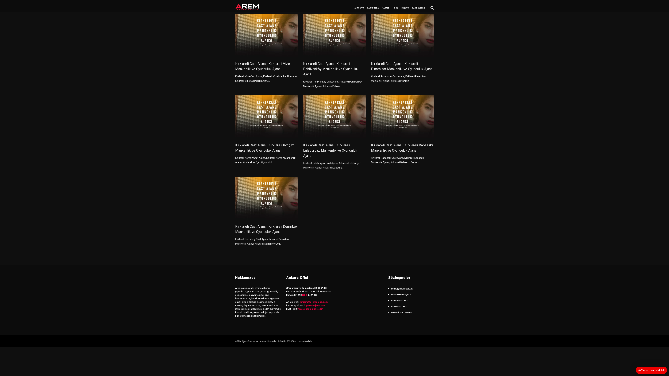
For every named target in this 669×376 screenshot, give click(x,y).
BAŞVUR (405, 8)
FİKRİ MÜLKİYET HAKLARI (401, 313)
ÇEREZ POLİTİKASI (399, 307)
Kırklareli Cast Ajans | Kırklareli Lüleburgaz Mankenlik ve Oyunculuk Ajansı (330, 150)
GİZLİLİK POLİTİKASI (399, 301)
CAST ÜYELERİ (418, 8)
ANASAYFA (359, 8)
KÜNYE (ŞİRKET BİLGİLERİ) (402, 289)
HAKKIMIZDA (373, 8)
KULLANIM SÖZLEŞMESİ (401, 295)
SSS (396, 8)
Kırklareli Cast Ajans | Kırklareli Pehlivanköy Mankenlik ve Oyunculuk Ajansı (331, 69)
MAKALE (385, 8)
